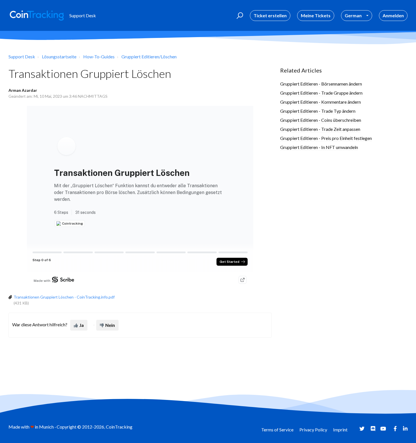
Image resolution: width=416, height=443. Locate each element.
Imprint (340, 429)
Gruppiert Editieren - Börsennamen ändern (321, 83)
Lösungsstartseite (59, 56)
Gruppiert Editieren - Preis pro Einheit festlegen (326, 138)
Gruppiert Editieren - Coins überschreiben (320, 120)
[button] (239, 15)
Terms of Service (277, 429)
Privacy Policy (313, 429)
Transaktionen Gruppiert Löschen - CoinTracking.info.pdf (64, 297)
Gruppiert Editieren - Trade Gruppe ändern (321, 92)
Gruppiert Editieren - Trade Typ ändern (317, 111)
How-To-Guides (99, 56)
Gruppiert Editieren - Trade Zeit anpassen (320, 129)
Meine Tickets (316, 15)
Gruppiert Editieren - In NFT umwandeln (319, 147)
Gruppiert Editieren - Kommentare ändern (320, 102)
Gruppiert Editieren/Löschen (149, 56)
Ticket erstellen (270, 15)
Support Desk (21, 56)
